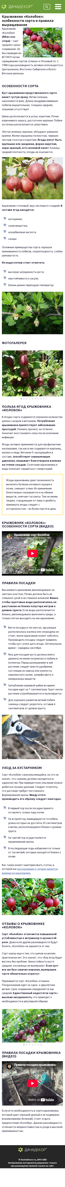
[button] (60, 373)
